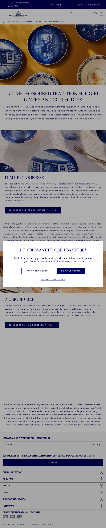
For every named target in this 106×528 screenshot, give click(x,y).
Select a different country (53, 280)
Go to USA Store (70, 271)
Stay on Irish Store (37, 271)
